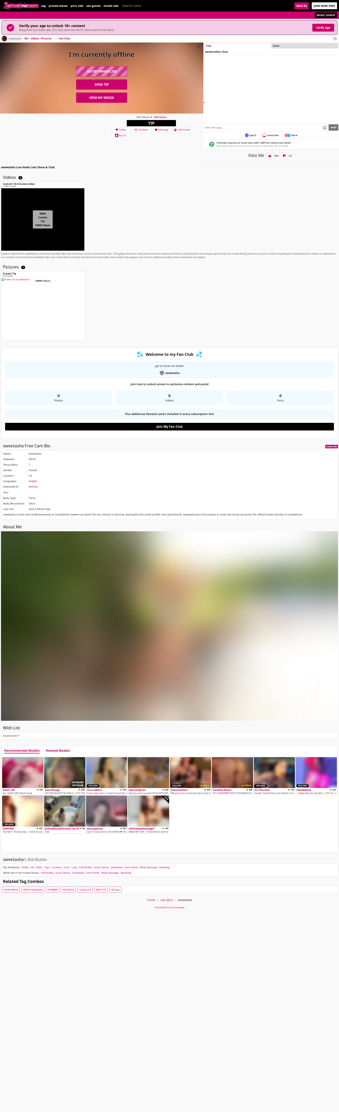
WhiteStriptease (32, 889)
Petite (32, 498)
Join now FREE (324, 6)
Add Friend (184, 129)
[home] (20, 6)
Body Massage (148, 867)
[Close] (335, 38)
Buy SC (123, 135)
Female (33, 470)
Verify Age (323, 27)
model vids (111, 6)
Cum (66, 867)
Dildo (39, 867)
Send (333, 127)
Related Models (58, 751)
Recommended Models (22, 751)
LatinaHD (85, 889)
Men (5, 492)
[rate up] (269, 155)
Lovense (57, 867)
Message (163, 129)
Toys (47, 867)
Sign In (301, 6)
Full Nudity (85, 867)
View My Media (101, 98)
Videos (35, 38)
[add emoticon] (324, 127)
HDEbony (68, 889)
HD (32, 867)
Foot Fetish (131, 867)
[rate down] (284, 155)
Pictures (47, 38)
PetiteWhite (11, 889)
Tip (151, 123)
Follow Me (331, 446)
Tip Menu (143, 129)
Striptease (116, 867)
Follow (122, 129)
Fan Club (64, 38)
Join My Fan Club (170, 426)
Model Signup (326, 15)
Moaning (164, 867)
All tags (115, 889)
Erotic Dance (101, 867)
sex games (93, 6)
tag (43, 6)
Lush (74, 867)
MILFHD (101, 889)
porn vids (77, 6)
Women (33, 486)
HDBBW (52, 889)
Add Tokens (160, 117)
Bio (27, 38)
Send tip (102, 84)
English (33, 481)
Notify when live (102, 71)
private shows (58, 6)
